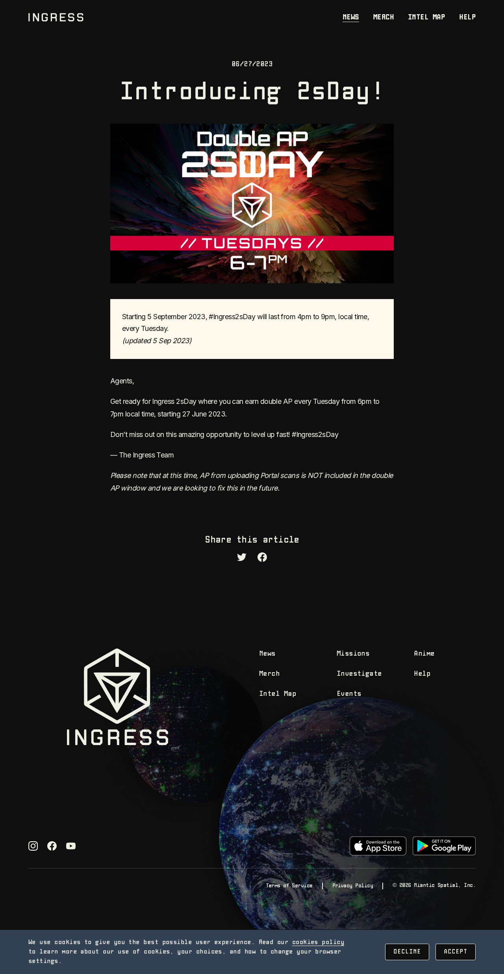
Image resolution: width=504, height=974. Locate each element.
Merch (383, 17)
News (351, 17)
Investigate (359, 674)
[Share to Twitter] (241, 557)
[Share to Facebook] (262, 557)
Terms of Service (289, 885)
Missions (353, 654)
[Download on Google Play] (444, 845)
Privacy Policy (352, 885)
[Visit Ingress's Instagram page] (33, 846)
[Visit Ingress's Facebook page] (52, 846)
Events (349, 694)
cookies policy (318, 942)
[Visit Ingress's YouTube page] (71, 846)
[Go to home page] (55, 17)
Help (467, 17)
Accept (455, 952)
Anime (424, 654)
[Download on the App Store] (378, 845)
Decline (407, 952)
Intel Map (426, 17)
